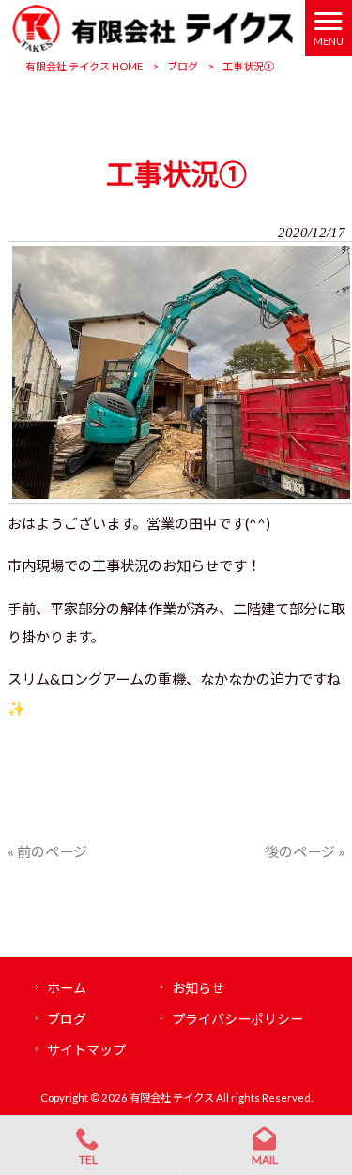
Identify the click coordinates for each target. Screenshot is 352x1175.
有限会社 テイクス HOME (84, 66)
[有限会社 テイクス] (152, 26)
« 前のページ (47, 851)
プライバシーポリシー (237, 1019)
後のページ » (305, 851)
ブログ (182, 66)
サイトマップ (86, 1050)
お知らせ (198, 988)
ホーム (66, 988)
